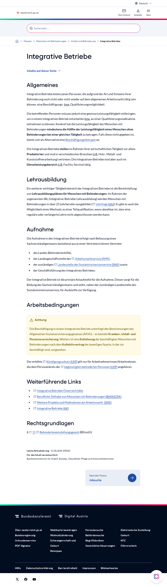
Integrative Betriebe (110, 41)
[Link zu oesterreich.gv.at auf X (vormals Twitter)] (17, 580)
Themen (27, 41)
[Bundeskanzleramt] (33, 516)
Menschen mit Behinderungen (51, 41)
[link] (112, 478)
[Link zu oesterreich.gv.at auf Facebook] (25, 580)
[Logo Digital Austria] (77, 516)
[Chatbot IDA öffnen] (156, 576)
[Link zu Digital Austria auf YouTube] (34, 580)
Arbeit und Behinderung (83, 41)
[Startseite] (17, 41)
